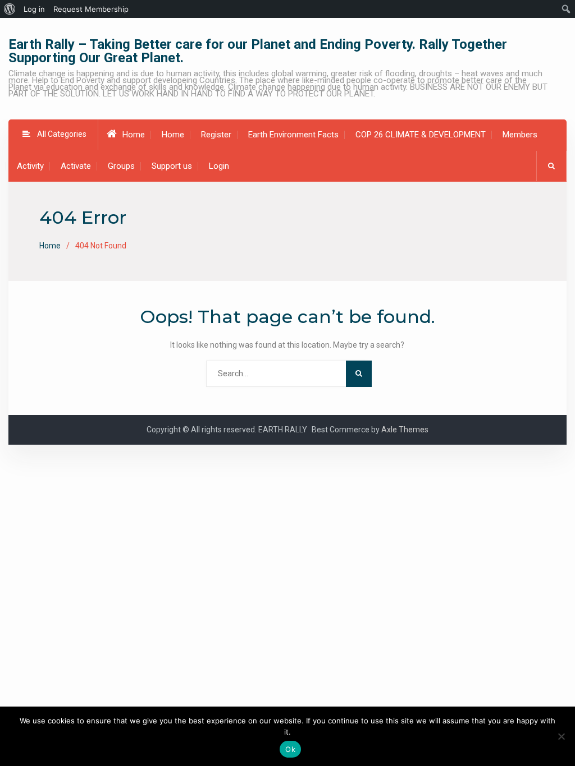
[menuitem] (10, 9)
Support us (172, 166)
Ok (290, 749)
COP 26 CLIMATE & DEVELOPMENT (420, 135)
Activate (76, 166)
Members (520, 135)
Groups (121, 166)
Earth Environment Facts (293, 135)
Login (219, 166)
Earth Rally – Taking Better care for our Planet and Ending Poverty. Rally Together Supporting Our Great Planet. (257, 51)
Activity (30, 166)
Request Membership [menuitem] (91, 8)
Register (216, 135)
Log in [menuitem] (34, 8)
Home (133, 135)
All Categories (61, 134)
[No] (561, 736)
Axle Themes (404, 429)
